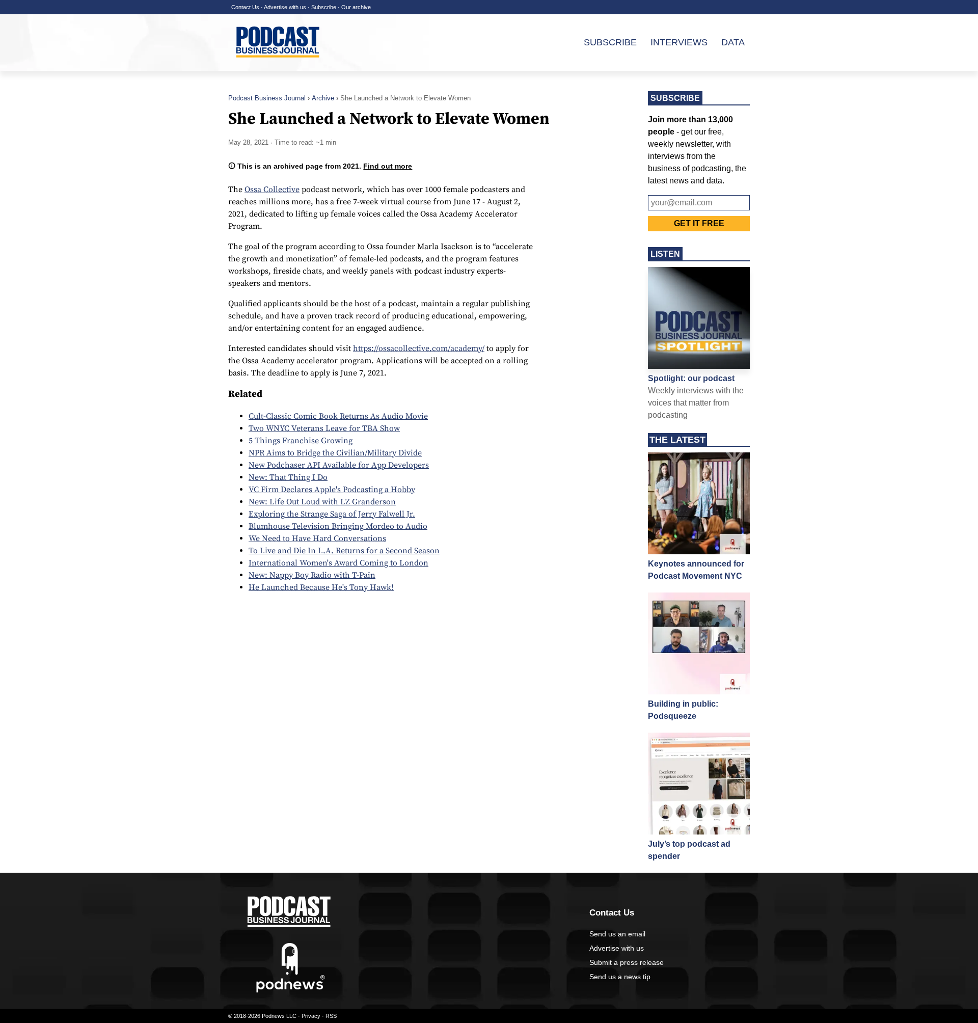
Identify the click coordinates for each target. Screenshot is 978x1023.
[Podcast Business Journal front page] (279, 66)
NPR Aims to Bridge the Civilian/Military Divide (335, 453)
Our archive (356, 7)
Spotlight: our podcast (691, 378)
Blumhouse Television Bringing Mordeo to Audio (338, 526)
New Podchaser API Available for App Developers (339, 465)
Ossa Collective (272, 189)
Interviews (679, 42)
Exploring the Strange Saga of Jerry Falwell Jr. (332, 514)
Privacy (311, 1016)
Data (733, 42)
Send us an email (617, 934)
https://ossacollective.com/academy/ (418, 348)
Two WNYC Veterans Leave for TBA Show (324, 428)
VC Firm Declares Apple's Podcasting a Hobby (332, 489)
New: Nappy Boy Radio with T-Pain (312, 575)
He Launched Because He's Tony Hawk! (321, 587)
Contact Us (245, 7)
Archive (323, 98)
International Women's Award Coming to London (338, 563)
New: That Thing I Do (288, 477)
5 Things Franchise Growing (300, 441)
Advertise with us (285, 7)
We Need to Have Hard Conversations (317, 538)
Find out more (387, 166)
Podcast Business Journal (267, 98)
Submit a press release (626, 962)
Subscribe (323, 7)
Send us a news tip (619, 977)
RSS (331, 1016)
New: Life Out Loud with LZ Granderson (322, 502)
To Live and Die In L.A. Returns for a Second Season (344, 551)
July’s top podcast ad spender (689, 850)
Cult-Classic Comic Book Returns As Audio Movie (338, 416)
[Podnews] (290, 990)
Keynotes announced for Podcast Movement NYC (696, 569)
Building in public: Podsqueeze (683, 709)
